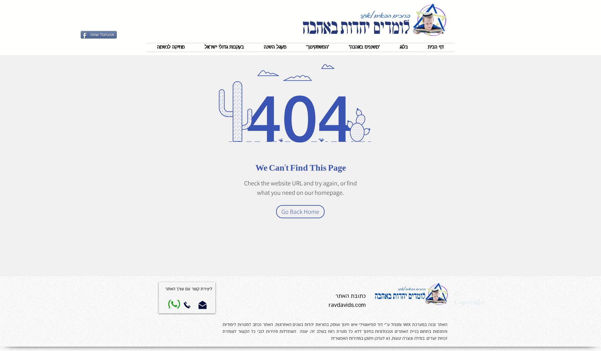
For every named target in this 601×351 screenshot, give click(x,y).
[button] (364, 47)
